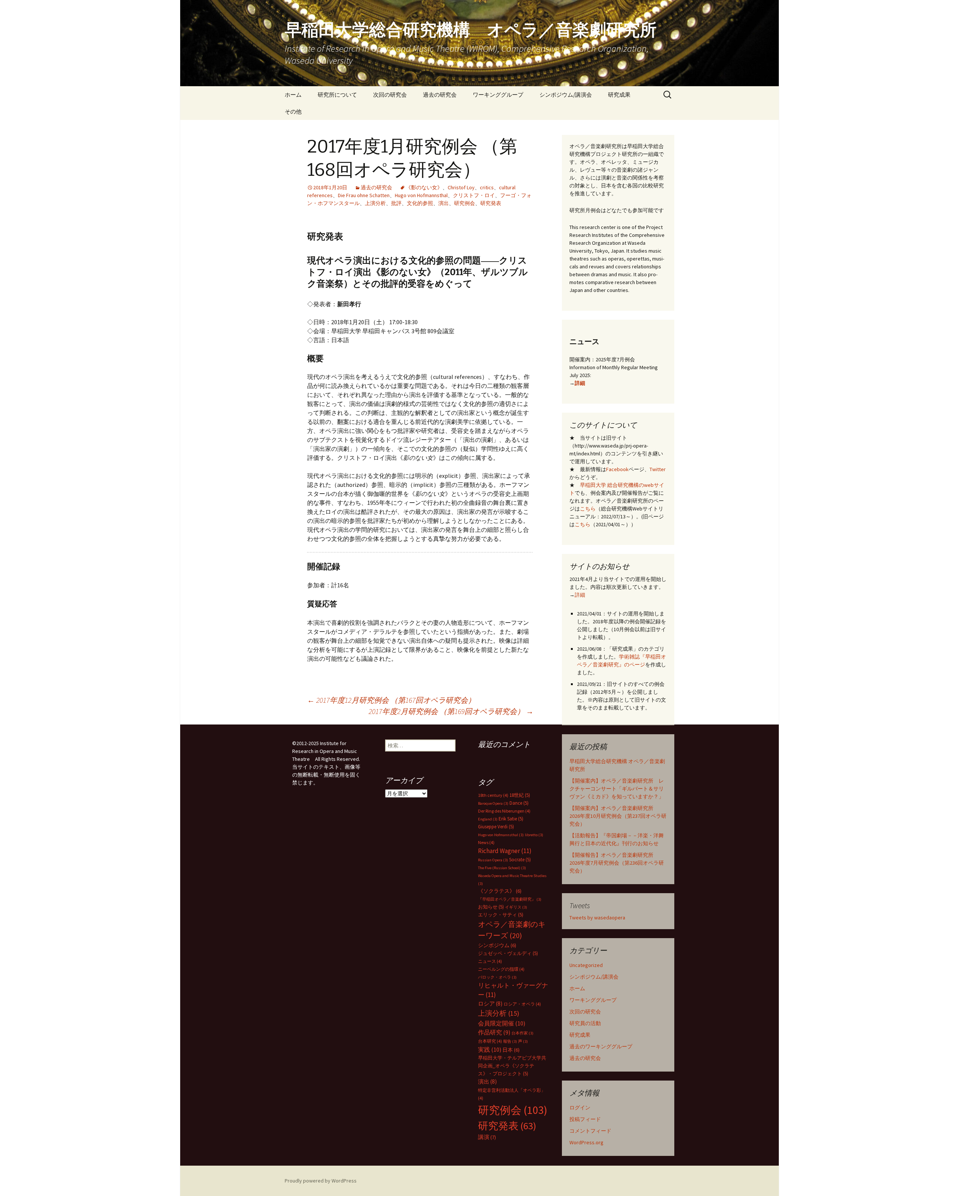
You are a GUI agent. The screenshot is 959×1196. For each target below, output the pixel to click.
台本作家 (522, 1033)
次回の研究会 (390, 94)
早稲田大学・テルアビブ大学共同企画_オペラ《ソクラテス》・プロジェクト (512, 1066)
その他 (293, 111)
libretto (534, 834)
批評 (396, 203)
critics (487, 187)
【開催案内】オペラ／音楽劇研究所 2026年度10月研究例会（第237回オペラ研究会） (617, 816)
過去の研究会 (440, 94)
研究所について (337, 94)
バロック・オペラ (497, 977)
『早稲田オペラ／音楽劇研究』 (509, 899)
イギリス (516, 907)
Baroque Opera (493, 803)
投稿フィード (585, 1119)
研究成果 (619, 94)
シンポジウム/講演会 (565, 94)
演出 (443, 203)
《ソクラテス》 (499, 891)
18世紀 (519, 795)
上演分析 (375, 203)
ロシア (490, 1003)
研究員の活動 (585, 1023)
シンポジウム (497, 945)
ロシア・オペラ (522, 1004)
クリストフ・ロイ (474, 195)
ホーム (293, 94)
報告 (510, 1041)
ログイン (579, 1107)
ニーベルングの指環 (501, 969)
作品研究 (494, 1032)
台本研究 (490, 1041)
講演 (487, 1137)
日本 (511, 1049)
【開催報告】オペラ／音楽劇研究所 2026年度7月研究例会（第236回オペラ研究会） (616, 863)
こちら (588, 508)
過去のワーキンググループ (600, 1046)
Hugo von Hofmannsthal (421, 195)
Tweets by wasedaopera (597, 917)
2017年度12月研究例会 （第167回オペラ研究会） (391, 700)
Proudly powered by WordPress (321, 1180)
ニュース (490, 961)
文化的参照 (420, 203)
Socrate (520, 859)
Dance (519, 803)
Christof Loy (461, 187)
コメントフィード (590, 1130)
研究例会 (464, 203)
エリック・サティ (500, 915)
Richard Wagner (505, 851)
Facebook (617, 469)
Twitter (658, 469)
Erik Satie (511, 819)
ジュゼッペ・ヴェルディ (508, 953)
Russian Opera (493, 860)
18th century (493, 795)
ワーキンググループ (498, 94)
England (487, 819)
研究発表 (490, 203)
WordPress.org (586, 1142)
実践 (489, 1049)
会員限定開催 (501, 1023)
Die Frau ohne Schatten (364, 195)
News (486, 842)
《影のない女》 (424, 187)
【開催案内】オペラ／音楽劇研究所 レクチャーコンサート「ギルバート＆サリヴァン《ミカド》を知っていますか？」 (616, 788)
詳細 (580, 383)
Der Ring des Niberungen (504, 811)
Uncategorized (586, 965)
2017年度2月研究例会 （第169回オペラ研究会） (451, 711)
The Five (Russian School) (502, 867)
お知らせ (491, 907)
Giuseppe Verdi (496, 826)
